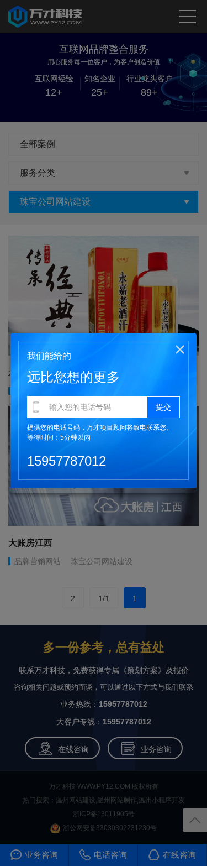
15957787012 (66, 460)
